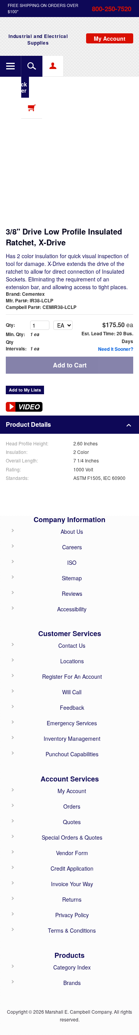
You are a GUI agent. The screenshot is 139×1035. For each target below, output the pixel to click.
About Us (72, 531)
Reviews (72, 593)
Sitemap (72, 578)
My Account (72, 791)
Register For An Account (72, 676)
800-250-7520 (111, 8)
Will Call (71, 692)
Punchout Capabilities (72, 754)
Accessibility (71, 609)
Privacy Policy (72, 915)
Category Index (72, 967)
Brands (72, 983)
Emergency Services (72, 723)
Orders (71, 806)
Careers (72, 547)
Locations (72, 661)
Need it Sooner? (115, 348)
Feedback (72, 707)
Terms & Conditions (72, 930)
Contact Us (71, 645)
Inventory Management (72, 738)
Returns (71, 899)
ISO (71, 562)
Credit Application (72, 868)
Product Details (28, 424)
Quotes (72, 822)
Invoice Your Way (72, 884)
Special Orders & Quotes (72, 837)
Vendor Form (72, 853)
